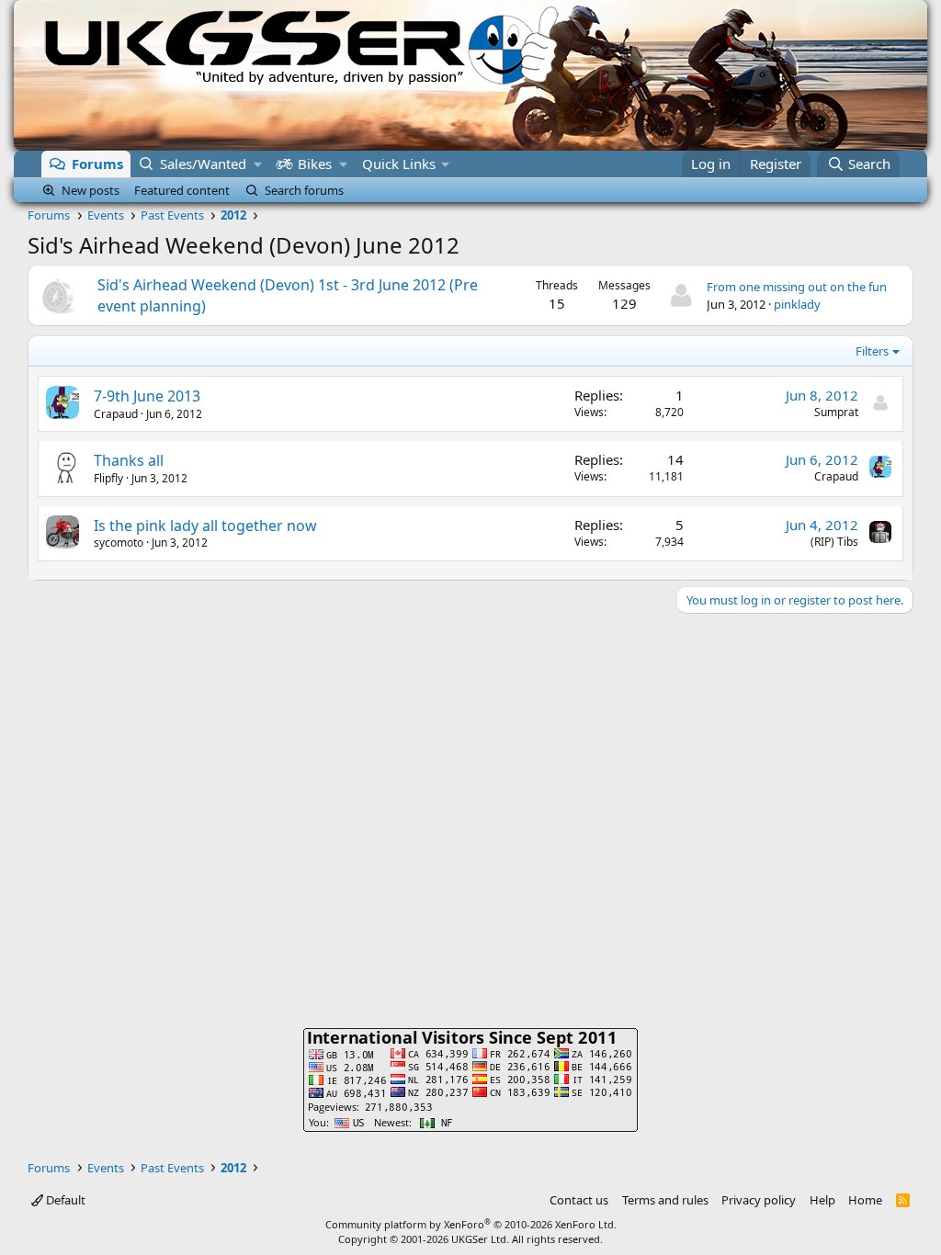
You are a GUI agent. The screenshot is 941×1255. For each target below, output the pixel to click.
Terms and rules (665, 1200)
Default (64, 1200)
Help (822, 1200)
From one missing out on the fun (797, 286)
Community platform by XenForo (471, 1224)
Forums (97, 163)
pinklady (797, 304)
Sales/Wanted (203, 163)
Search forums (304, 190)
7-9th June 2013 (147, 396)
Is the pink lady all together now (205, 525)
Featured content (182, 190)
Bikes (315, 163)
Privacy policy (758, 1200)
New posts (90, 190)
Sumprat (836, 412)
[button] (257, 164)
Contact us (579, 1200)
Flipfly (108, 478)
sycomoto (118, 542)
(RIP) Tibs (834, 541)
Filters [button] (872, 351)
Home (865, 1200)
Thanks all (129, 460)
